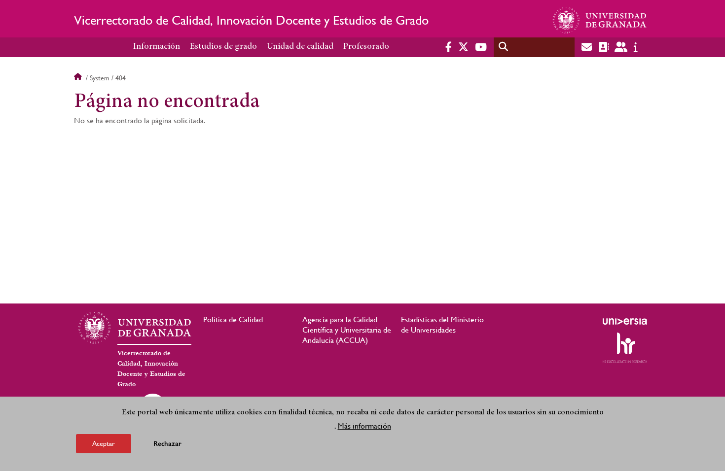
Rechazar (167, 443)
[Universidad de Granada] (599, 20)
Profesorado (366, 46)
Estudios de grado (223, 46)
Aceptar (103, 443)
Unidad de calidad (300, 46)
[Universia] (625, 321)
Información (156, 46)
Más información (364, 426)
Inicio (79, 78)
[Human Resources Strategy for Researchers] (625, 348)
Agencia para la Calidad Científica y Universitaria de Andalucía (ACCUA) (346, 330)
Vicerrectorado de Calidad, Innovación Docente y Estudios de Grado (251, 20)
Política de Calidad (233, 319)
